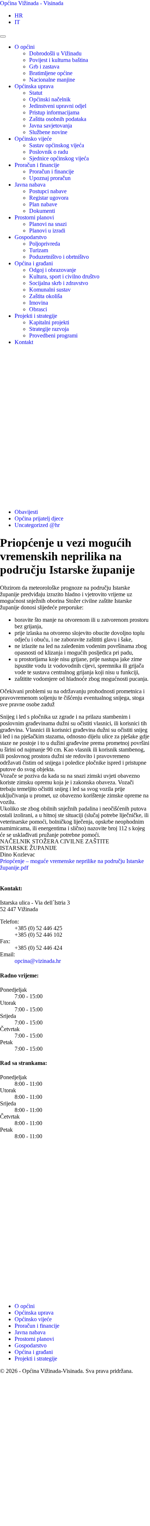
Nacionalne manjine (52, 80)
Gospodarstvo (31, 237)
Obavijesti (26, 512)
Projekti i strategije (36, 316)
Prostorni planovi (34, 217)
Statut (35, 93)
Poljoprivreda (44, 244)
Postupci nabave (48, 191)
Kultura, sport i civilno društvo (64, 276)
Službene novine (48, 132)
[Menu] (3, 36)
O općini (25, 47)
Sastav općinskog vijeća (56, 145)
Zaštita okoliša (45, 296)
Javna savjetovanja (50, 125)
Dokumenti (42, 211)
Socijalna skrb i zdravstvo (58, 283)
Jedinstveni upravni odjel (57, 106)
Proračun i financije (37, 165)
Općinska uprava (34, 86)
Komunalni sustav (50, 289)
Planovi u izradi (47, 230)
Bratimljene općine (50, 73)
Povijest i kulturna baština (58, 60)
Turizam (38, 250)
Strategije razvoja (49, 329)
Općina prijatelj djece (39, 518)
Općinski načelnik (50, 99)
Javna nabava (30, 185)
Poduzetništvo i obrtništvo (59, 257)
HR (19, 15)
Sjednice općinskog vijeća (59, 158)
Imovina (38, 303)
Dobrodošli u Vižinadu (55, 53)
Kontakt (24, 342)
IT (17, 22)
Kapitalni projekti (49, 322)
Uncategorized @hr (37, 525)
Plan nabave (43, 204)
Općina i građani (34, 263)
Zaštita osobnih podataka (57, 119)
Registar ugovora (48, 198)
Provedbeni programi (53, 335)
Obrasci (38, 309)
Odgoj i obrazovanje (52, 270)
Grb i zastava (44, 66)
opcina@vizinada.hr (38, 961)
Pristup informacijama (54, 112)
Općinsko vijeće (33, 139)
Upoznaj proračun (50, 178)
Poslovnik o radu (48, 152)
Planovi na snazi (48, 224)
